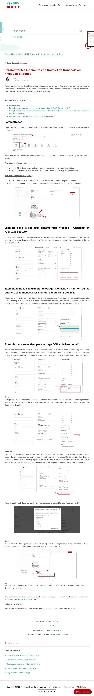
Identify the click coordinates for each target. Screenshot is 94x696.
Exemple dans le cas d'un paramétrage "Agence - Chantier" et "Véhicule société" (39, 108)
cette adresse (24, 600)
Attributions (81, 687)
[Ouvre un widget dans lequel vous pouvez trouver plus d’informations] (83, 692)
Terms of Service (54, 687)
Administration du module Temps (51, 54)
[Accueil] (14, 5)
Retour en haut (10, 643)
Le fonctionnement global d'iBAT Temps (22, 668)
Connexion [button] (83, 5)
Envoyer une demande (47, 5)
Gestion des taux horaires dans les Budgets (23, 664)
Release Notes (71, 5)
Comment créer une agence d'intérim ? (21, 660)
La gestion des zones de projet (18, 673)
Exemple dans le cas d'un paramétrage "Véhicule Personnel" (31, 116)
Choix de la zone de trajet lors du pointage (23, 655)
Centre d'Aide (10, 54)
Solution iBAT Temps (26, 54)
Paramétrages (14, 105)
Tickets (61, 5)
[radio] (41, 626)
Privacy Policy (69, 687)
